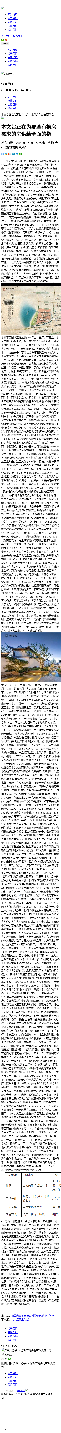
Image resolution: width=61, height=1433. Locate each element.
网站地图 (21, 1390)
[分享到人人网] (17, 154)
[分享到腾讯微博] (13, 154)
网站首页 (13, 14)
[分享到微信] (2, 40)
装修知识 (13, 22)
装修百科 (13, 26)
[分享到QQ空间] (6, 154)
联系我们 (13, 29)
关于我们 (13, 18)
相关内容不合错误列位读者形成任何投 (32, 1315)
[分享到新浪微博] (6, 40)
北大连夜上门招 (20, 1319)
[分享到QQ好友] (6, 1359)
